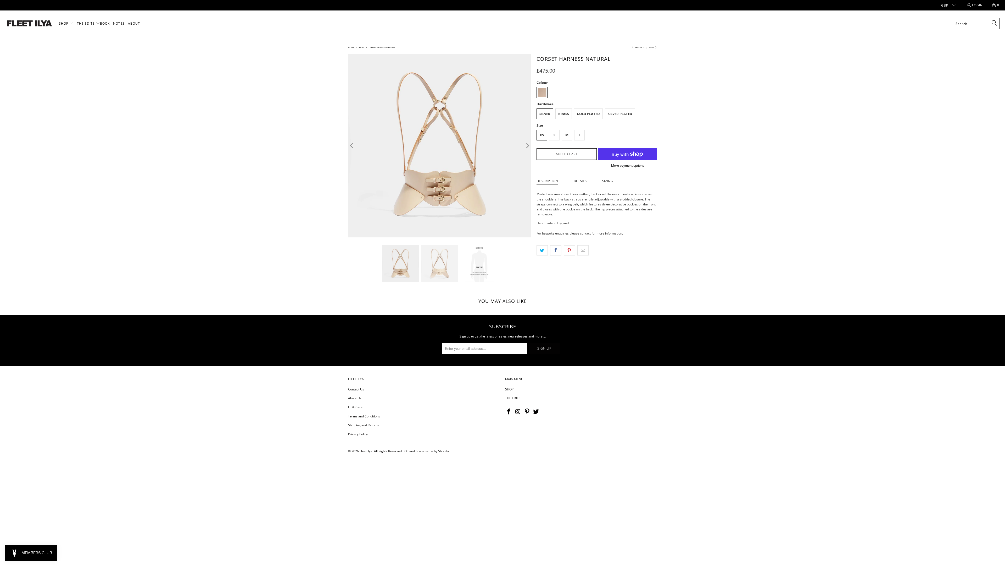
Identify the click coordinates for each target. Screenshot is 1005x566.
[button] (66, 23)
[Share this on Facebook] (555, 250)
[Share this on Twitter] (542, 250)
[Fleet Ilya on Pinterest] (527, 412)
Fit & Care (355, 407)
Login (977, 5)
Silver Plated (620, 113)
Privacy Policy (358, 434)
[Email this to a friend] (583, 250)
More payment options (627, 165)
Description (547, 180)
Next (652, 47)
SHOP (509, 389)
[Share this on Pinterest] (569, 250)
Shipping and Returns (363, 425)
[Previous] (352, 145)
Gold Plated (588, 113)
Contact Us (356, 389)
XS (542, 135)
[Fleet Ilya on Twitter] (536, 412)
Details (580, 180)
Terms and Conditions (364, 416)
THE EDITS (513, 398)
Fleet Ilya (366, 451)
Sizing (607, 180)
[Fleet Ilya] (29, 23)
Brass (563, 113)
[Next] (527, 145)
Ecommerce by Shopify (432, 451)
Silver (544, 113)
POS (406, 451)
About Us (354, 398)
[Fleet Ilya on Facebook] (509, 412)
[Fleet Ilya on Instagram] (518, 412)
